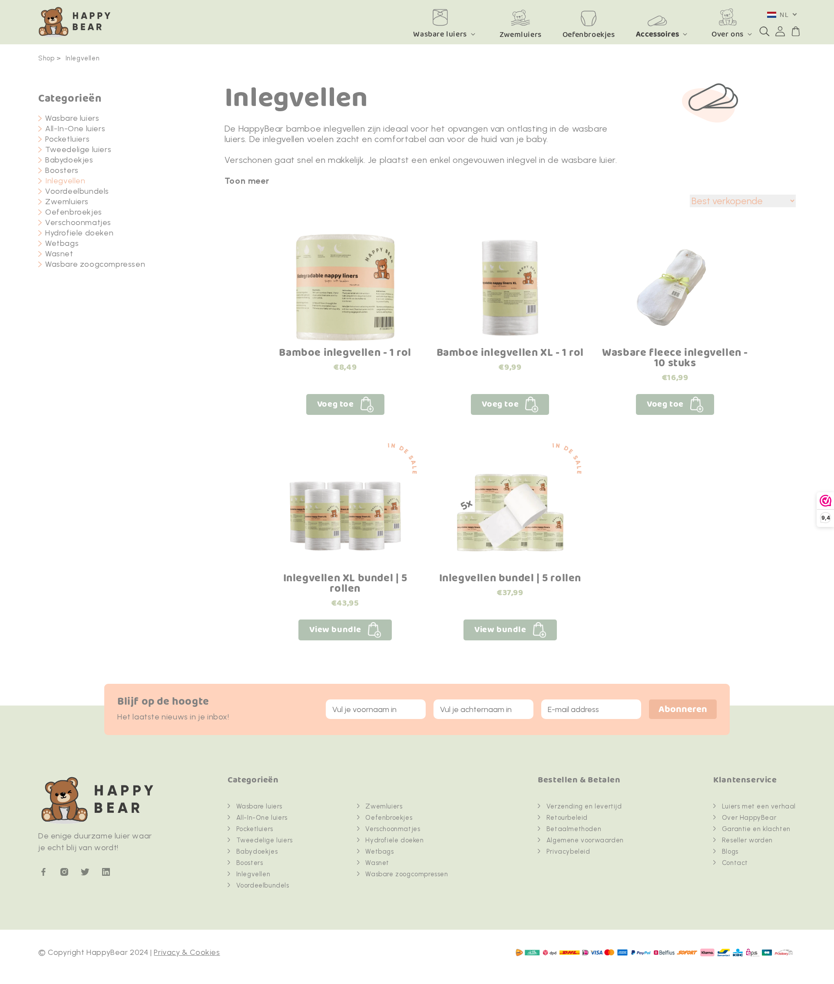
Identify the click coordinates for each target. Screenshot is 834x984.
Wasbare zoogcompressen (95, 264)
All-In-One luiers (75, 128)
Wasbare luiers (440, 34)
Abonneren (683, 709)
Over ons (728, 34)
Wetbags (62, 243)
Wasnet (59, 253)
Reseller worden (747, 840)
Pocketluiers (67, 139)
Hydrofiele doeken (79, 233)
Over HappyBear (749, 818)
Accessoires (657, 34)
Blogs (730, 851)
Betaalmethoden (573, 829)
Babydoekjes (69, 160)
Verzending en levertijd (584, 806)
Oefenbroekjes (73, 212)
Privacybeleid (568, 851)
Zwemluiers (67, 201)
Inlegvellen (83, 58)
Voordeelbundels (77, 191)
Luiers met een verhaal (759, 806)
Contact (735, 863)
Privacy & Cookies (187, 952)
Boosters (62, 170)
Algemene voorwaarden (585, 840)
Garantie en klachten (756, 829)
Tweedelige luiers (78, 149)
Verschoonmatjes (78, 222)
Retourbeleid (567, 818)
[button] (764, 31)
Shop (46, 58)
